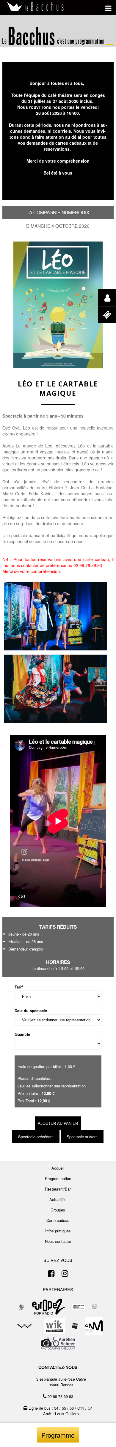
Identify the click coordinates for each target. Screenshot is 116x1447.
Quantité (22, 1034)
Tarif (19, 987)
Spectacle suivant (82, 1136)
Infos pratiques (58, 1231)
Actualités (58, 1199)
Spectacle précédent (36, 1136)
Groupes (58, 1210)
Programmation (58, 1178)
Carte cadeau (57, 1220)
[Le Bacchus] (35, 6)
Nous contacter (58, 1241)
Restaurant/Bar (58, 1189)
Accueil (57, 1168)
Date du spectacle (31, 1010)
